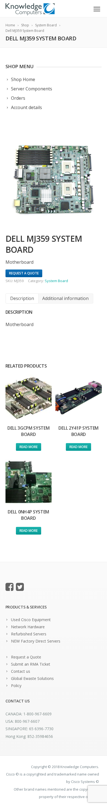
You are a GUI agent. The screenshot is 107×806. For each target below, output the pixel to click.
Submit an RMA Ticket (30, 664)
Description (22, 298)
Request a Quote (26, 657)
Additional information (65, 298)
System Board (56, 280)
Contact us (20, 671)
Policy (16, 685)
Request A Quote (24, 273)
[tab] (22, 298)
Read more (28, 446)
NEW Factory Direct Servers (35, 641)
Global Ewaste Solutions (32, 678)
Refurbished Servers (28, 634)
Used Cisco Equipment (31, 619)
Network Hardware (28, 626)
